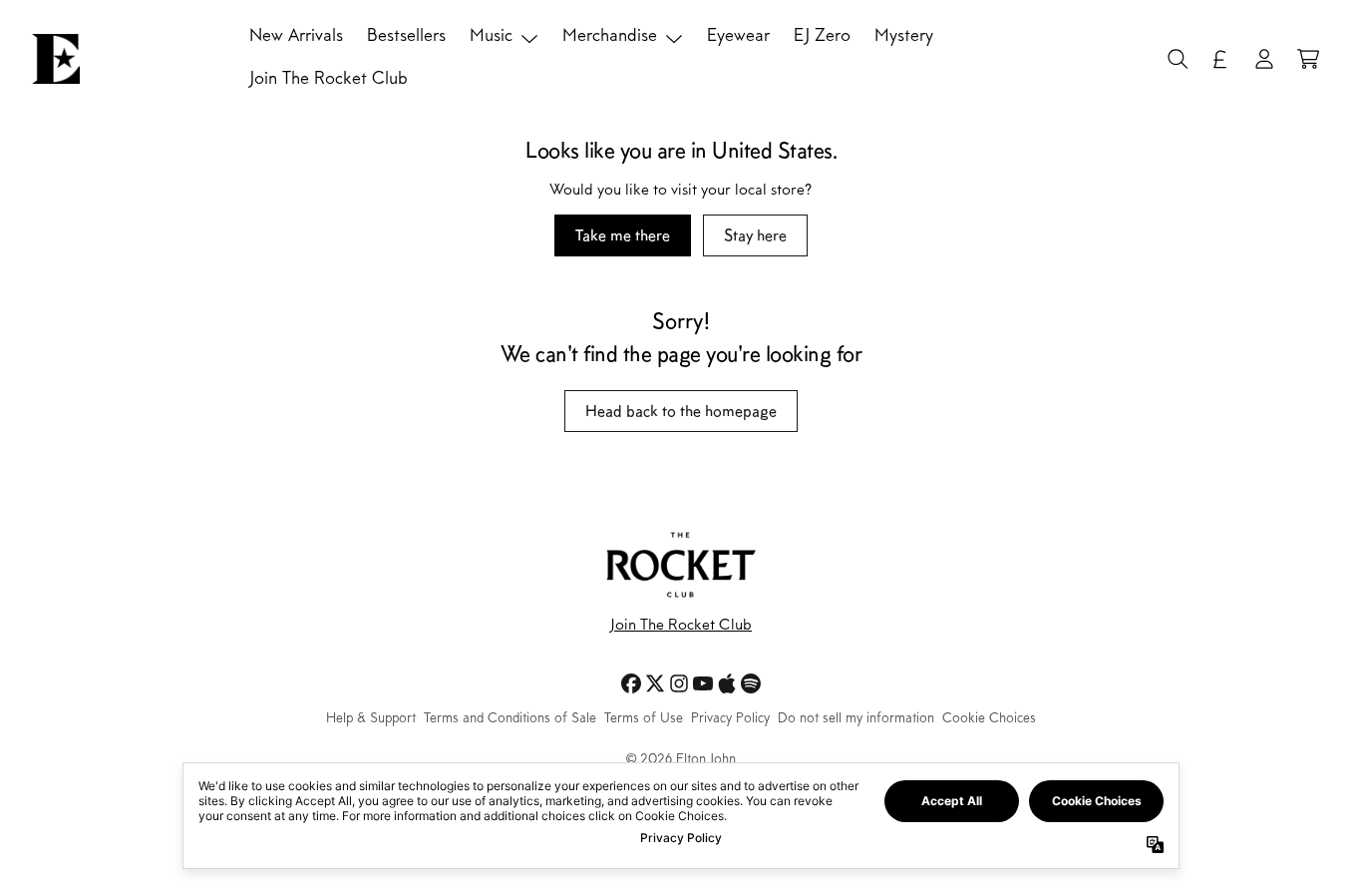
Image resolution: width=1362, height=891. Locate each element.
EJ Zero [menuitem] (822, 37)
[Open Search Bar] (1177, 59)
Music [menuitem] (491, 37)
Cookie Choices (989, 719)
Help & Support (371, 719)
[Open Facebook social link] (631, 683)
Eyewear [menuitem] (738, 37)
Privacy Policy (730, 719)
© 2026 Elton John (681, 760)
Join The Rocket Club (681, 626)
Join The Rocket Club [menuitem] (328, 80)
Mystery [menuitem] (903, 37)
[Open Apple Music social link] (727, 683)
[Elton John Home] (56, 59)
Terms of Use (643, 719)
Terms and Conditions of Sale (510, 719)
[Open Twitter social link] (655, 683)
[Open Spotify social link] (751, 683)
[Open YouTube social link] (703, 683)
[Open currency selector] (1220, 59)
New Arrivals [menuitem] (296, 37)
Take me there (622, 234)
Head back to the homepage (681, 410)
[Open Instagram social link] (679, 683)
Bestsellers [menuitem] (406, 37)
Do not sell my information (856, 719)
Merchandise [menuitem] (609, 37)
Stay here (755, 234)
